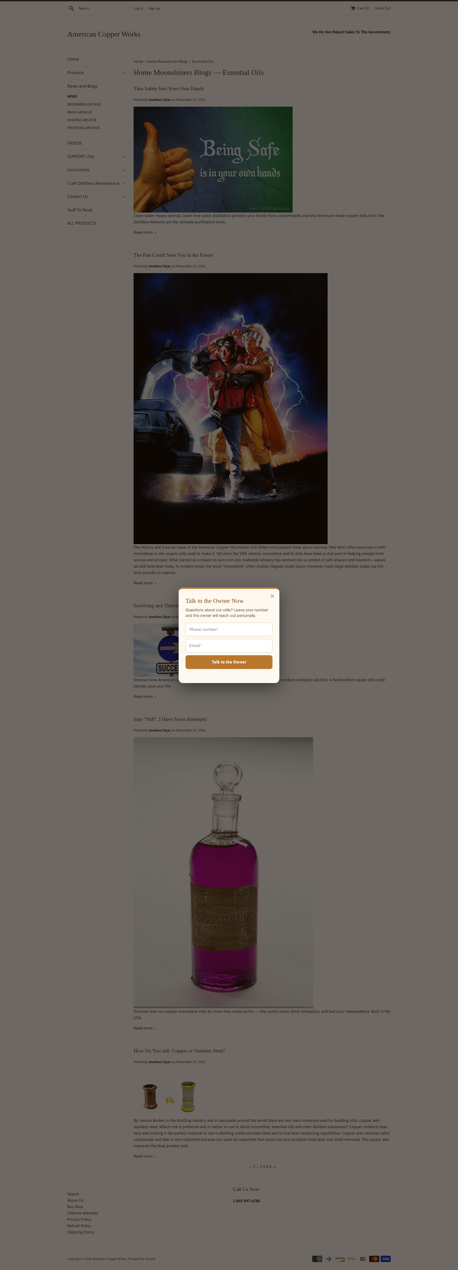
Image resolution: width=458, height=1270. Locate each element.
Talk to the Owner (229, 661)
